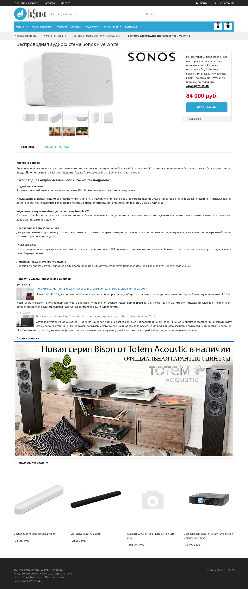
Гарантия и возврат (26, 2)
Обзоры (76, 26)
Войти (204, 2)
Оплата (65, 2)
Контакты (131, 26)
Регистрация (226, 2)
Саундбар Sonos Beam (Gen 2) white (34, 533)
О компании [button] (111, 26)
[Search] (230, 14)
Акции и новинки (42, 26)
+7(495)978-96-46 (64, 14)
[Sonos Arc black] (96, 499)
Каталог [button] (21, 26)
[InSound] (30, 14)
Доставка (49, 2)
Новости (61, 26)
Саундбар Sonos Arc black (86, 533)
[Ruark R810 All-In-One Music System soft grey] (152, 499)
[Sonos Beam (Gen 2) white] (39, 499)
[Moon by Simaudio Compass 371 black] (209, 499)
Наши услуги (92, 26)
